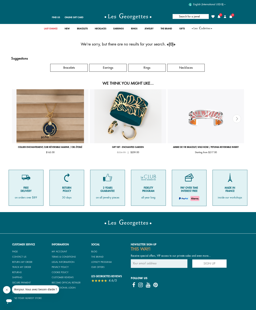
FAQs (15, 251)
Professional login (64, 288)
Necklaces (186, 67)
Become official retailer (66, 283)
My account (59, 251)
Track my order (21, 267)
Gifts (30, 67)
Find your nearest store (27, 298)
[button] (67, 29)
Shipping (17, 277)
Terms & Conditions (64, 257)
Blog (94, 251)
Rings (147, 67)
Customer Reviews (63, 277)
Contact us (19, 257)
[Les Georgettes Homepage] (128, 16)
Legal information (63, 262)
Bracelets (69, 67)
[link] (50, 29)
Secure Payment (21, 283)
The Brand (97, 257)
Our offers (98, 267)
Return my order (22, 262)
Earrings (108, 67)
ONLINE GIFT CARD (74, 17)
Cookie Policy (60, 272)
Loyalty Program (101, 262)
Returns (17, 272)
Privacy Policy (60, 267)
